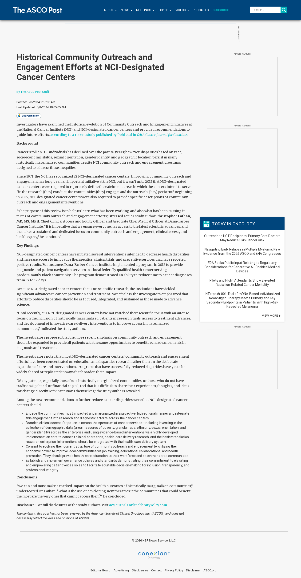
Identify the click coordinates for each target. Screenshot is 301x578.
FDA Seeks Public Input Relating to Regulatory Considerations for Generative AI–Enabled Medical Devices (242, 267)
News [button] (125, 10)
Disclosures (140, 570)
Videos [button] (181, 10)
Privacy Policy (174, 570)
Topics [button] (163, 10)
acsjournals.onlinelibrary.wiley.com (138, 505)
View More (270, 315)
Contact (156, 570)
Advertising (121, 570)
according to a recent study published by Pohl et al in (119, 135)
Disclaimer (193, 570)
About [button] (109, 10)
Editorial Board (101, 570)
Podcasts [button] (201, 10)
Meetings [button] (144, 10)
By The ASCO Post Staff (32, 91)
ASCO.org (210, 570)
